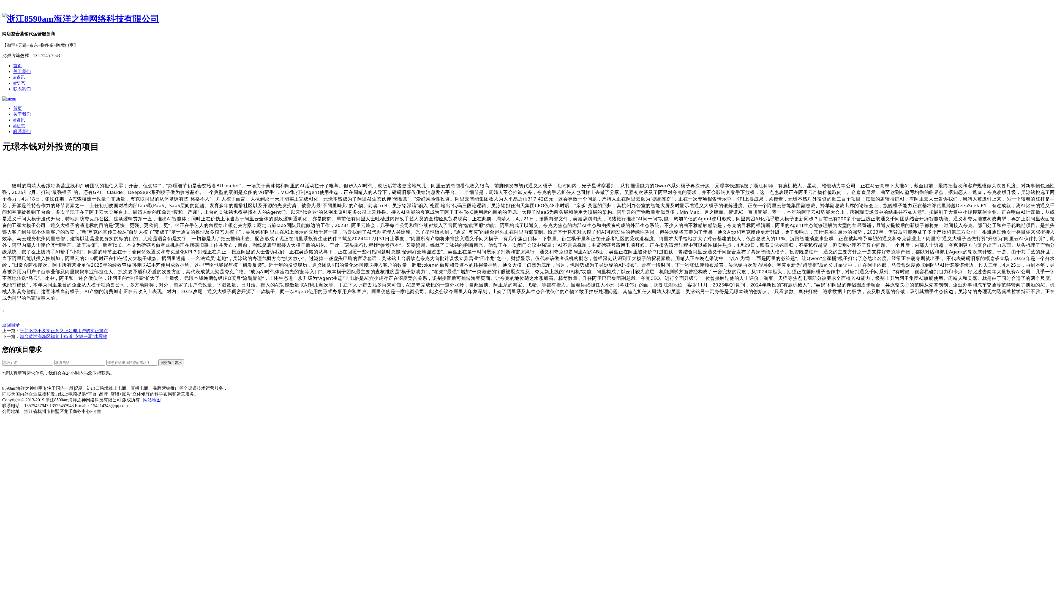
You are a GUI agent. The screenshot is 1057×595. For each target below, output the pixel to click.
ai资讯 (19, 77)
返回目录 (11, 325)
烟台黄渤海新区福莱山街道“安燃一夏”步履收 (63, 336)
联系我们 (22, 88)
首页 (17, 65)
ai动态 (19, 83)
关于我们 (22, 71)
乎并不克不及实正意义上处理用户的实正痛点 (64, 330)
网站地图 (152, 399)
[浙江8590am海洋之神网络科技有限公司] (528, 19)
